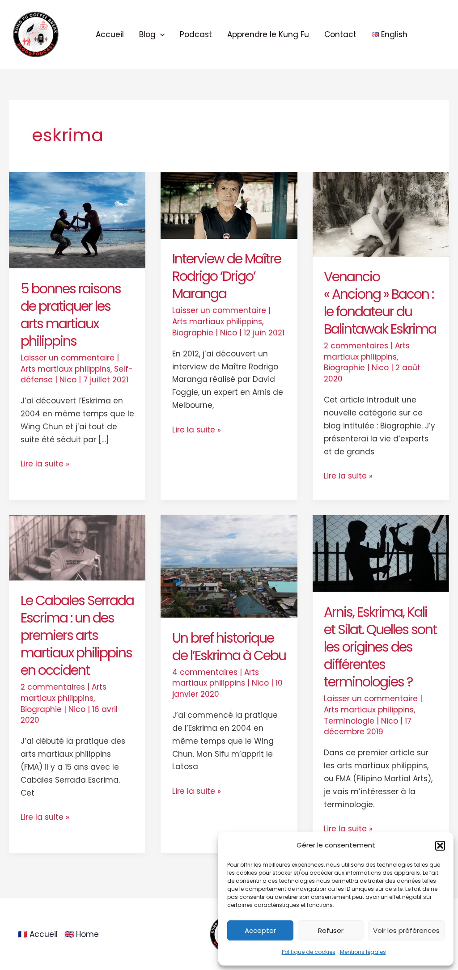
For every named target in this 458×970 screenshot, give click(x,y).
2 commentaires (356, 345)
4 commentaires (204, 672)
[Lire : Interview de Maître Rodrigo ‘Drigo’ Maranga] (229, 204)
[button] (440, 845)
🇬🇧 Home (81, 934)
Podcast (196, 34)
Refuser (331, 930)
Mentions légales (363, 952)
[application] (160, 34)
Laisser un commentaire (67, 357)
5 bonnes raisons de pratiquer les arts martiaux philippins (71, 315)
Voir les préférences (406, 930)
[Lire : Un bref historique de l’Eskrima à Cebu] (229, 565)
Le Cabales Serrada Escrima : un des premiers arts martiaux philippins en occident (77, 635)
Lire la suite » (45, 463)
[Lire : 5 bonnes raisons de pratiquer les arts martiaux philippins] (77, 219)
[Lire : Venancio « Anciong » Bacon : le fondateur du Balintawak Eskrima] (381, 213)
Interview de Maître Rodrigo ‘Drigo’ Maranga (226, 276)
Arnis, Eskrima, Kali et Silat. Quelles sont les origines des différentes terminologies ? (380, 646)
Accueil (110, 34)
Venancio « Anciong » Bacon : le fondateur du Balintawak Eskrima (380, 303)
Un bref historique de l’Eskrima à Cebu (229, 646)
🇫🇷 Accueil (38, 934)
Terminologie (349, 721)
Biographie (192, 332)
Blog (147, 34)
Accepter (260, 930)
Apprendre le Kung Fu (268, 34)
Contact (340, 34)
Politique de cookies (308, 952)
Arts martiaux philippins (65, 369)
